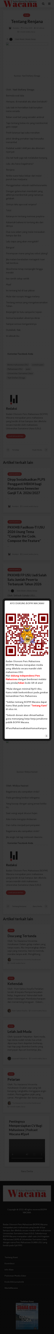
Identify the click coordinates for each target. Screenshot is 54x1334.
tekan (21, 682)
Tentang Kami (39, 705)
